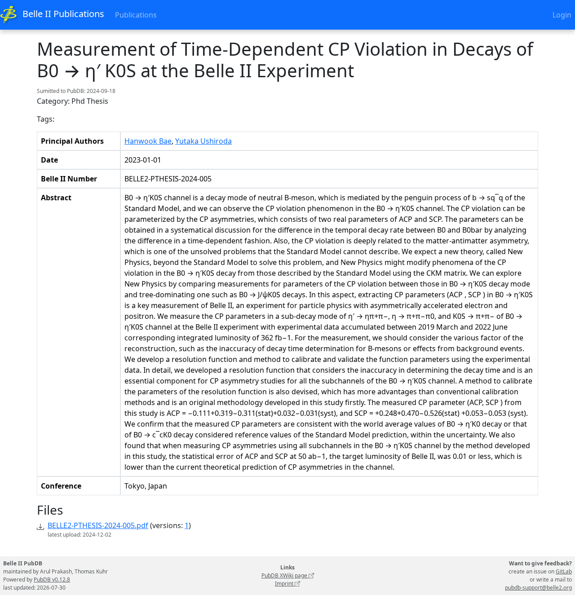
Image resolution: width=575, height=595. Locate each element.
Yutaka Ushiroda (203, 141)
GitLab (564, 571)
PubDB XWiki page (285, 575)
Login (562, 15)
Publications (136, 15)
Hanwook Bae (148, 141)
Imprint (285, 583)
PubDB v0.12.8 (52, 579)
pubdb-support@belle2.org (538, 587)
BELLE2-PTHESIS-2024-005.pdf (98, 525)
